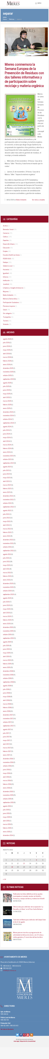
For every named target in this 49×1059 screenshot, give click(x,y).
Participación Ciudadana (11, 302)
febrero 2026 (7, 361)
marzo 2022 (7, 529)
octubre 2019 (7, 634)
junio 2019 (6, 649)
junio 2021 (6, 561)
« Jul (4, 879)
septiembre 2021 (8, 551)
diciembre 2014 (8, 835)
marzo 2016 (7, 780)
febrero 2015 (7, 828)
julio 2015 (6, 810)
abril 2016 (6, 777)
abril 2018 (6, 700)
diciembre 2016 (8, 759)
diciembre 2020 (8, 583)
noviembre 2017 (8, 718)
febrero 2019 (7, 664)
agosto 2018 (7, 686)
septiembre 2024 (8, 423)
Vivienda (5, 324)
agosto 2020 (7, 598)
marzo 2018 (7, 704)
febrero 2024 (7, 448)
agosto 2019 (7, 642)
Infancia (5, 277)
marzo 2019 (7, 660)
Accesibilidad (31, 1041)
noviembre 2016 (8, 762)
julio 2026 (6, 342)
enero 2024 (6, 452)
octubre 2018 (7, 678)
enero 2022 (6, 536)
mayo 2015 (6, 817)
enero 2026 (6, 364)
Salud (5, 310)
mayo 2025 (6, 394)
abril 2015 (6, 821)
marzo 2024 (7, 445)
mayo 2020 (6, 609)
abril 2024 (6, 441)
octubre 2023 (7, 459)
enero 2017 (6, 755)
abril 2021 (6, 569)
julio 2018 (6, 689)
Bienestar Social (8, 229)
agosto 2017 (7, 729)
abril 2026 (6, 354)
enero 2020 (6, 624)
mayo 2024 (6, 437)
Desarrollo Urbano (9, 244)
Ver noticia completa (38, 200)
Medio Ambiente (21, 200)
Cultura (5, 237)
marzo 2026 (7, 357)
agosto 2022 (7, 510)
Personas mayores (9, 306)
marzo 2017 (7, 748)
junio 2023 (6, 474)
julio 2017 (6, 733)
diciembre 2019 (8, 627)
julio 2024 (6, 430)
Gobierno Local (7, 266)
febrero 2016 (7, 784)
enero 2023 (6, 492)
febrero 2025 (7, 405)
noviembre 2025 (8, 372)
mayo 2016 (6, 773)
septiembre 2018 (8, 682)
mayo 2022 (6, 521)
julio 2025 (6, 386)
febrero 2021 (7, 576)
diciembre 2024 (8, 412)
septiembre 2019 (8, 638)
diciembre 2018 (8, 671)
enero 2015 (6, 832)
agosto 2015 (7, 806)
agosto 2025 (7, 383)
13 (24, 863)
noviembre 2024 (8, 415)
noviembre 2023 (8, 456)
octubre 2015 (7, 799)
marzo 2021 (7, 572)
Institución (6, 280)
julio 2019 (6, 645)
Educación (6, 248)
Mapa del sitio (24, 1041)
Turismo (5, 321)
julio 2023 (6, 470)
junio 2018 (6, 693)
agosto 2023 (7, 467)
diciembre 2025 (8, 368)
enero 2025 (6, 408)
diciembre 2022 (8, 496)
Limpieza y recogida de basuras (13, 288)
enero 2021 (6, 580)
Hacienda (6, 269)
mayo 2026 (6, 350)
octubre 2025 (7, 375)
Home (5, 19)
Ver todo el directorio (7, 1029)
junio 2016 (6, 769)
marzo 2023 (7, 485)
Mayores (5, 291)
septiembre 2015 (8, 802)
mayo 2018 (6, 696)
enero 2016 (6, 788)
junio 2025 (6, 390)
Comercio (6, 233)
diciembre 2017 (8, 715)
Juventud (6, 284)
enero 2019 (6, 667)
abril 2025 (6, 397)
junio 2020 (6, 605)
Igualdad (6, 273)
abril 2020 (6, 613)
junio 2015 (6, 813)
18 (12, 867)
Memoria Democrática (10, 299)
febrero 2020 (7, 620)
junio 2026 (6, 346)
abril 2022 (6, 525)
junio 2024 (6, 434)
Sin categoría (7, 313)
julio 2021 (6, 558)
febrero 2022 (7, 532)
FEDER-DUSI (7, 259)
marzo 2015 (7, 824)
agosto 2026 (7, 339)
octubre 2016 (7, 766)
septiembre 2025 (8, 379)
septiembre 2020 (8, 594)
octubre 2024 (7, 419)
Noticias (11, 19)
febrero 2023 (7, 488)
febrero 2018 (7, 707)
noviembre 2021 (8, 543)
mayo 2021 (6, 565)
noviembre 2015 (8, 795)
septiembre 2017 (8, 726)
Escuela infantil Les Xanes (11, 255)
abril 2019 (6, 656)
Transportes (7, 317)
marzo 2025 (7, 401)
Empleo (5, 251)
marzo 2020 (7, 616)
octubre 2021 (7, 547)
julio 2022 (6, 514)
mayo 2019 (6, 653)
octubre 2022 (7, 503)
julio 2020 (6, 602)
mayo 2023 (6, 478)
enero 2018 (6, 711)
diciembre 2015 (8, 791)
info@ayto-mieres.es (9, 970)
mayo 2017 (6, 740)
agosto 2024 (7, 426)
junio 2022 (6, 518)
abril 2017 (6, 744)
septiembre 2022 (8, 507)
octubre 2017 (7, 722)
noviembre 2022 (8, 499)
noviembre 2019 (8, 631)
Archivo (5, 226)
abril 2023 (6, 481)
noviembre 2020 (8, 587)
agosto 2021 (7, 554)
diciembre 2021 (8, 540)
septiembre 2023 (8, 463)
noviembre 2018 (8, 675)
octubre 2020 (7, 591)
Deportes (6, 240)
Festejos (5, 262)
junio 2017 (6, 737)
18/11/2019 (10, 200)
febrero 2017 (7, 751)
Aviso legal (16, 1041)
